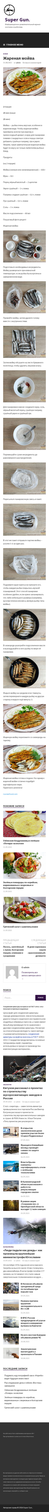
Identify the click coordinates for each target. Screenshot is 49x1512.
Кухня (5, 54)
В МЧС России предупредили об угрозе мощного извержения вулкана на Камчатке (33, 1322)
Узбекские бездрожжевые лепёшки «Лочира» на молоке (21, 842)
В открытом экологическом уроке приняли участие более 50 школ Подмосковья (32, 1132)
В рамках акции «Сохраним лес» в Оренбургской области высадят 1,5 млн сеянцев (33, 1205)
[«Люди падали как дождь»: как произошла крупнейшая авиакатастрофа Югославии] (24, 1244)
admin (18, 63)
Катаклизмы (8, 1247)
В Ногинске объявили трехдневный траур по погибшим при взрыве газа (32, 1288)
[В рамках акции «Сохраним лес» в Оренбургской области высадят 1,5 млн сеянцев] (11, 1210)
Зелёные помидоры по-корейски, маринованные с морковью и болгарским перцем (20, 885)
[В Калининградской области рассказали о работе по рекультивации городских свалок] (11, 1190)
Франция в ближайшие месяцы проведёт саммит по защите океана (32, 1149)
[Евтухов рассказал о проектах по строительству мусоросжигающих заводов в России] (24, 1082)
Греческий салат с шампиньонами (20, 926)
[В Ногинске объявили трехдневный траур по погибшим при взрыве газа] (11, 1292)
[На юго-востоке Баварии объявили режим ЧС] (11, 1343)
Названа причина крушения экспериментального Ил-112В (31, 1305)
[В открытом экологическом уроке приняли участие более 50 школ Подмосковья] (11, 1137)
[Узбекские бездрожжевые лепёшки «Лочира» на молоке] (24, 838)
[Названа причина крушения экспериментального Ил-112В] (11, 1309)
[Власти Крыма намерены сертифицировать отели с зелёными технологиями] (11, 1171)
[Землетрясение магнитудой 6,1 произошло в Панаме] (11, 1358)
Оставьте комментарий (32, 63)
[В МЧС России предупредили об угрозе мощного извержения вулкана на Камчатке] (11, 1327)
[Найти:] (24, 998)
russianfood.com (10, 794)
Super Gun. (17, 20)
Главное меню (14, 44)
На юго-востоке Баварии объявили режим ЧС (33, 1336)
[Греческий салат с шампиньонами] (24, 924)
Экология (7, 1084)
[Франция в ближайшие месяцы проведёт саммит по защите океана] (11, 1154)
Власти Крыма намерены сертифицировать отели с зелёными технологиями (33, 1167)
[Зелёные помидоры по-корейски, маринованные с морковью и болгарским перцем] (24, 879)
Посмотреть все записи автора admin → (31, 975)
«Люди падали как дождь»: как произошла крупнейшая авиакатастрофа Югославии (22, 1254)
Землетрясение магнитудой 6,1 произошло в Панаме (31, 1351)
